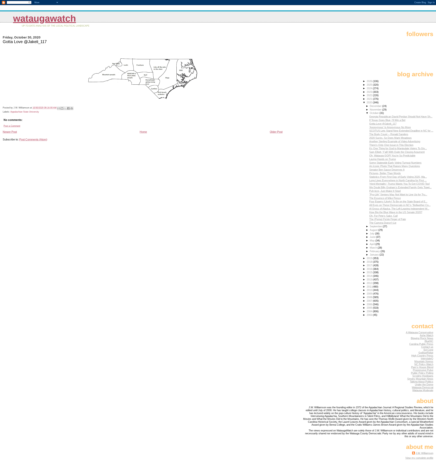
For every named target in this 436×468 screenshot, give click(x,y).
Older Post (276, 131)
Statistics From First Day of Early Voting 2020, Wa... (398, 176)
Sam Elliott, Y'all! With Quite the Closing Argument (397, 151)
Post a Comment (12, 126)
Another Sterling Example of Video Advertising (394, 141)
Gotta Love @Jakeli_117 (382, 123)
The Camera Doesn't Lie (382, 222)
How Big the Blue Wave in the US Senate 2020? (395, 212)
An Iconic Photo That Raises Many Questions (394, 166)
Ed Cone (428, 349)
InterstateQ (427, 358)
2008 (370, 297)
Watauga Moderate (422, 390)
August (374, 229)
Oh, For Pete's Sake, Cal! (383, 215)
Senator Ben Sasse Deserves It (386, 169)
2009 (370, 293)
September (376, 226)
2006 (370, 304)
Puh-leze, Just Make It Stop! (385, 190)
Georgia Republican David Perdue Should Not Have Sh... (400, 116)
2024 (370, 88)
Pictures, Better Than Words (385, 173)
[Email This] (58, 108)
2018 (370, 261)
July (372, 233)
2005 (370, 307)
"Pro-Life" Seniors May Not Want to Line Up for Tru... (398, 194)
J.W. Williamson (424, 453)
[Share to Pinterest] (71, 108)
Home (143, 131)
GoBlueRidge (425, 352)
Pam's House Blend (422, 367)
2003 (370, 314)
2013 (370, 279)
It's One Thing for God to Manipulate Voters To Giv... (398, 148)
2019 (370, 258)
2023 (370, 91)
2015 (370, 272)
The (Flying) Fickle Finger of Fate (387, 219)
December (376, 106)
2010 (370, 290)
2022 (370, 95)
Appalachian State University (24, 111)
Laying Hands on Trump (382, 159)
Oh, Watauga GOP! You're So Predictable (392, 155)
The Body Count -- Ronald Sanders (388, 134)
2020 (370, 102)
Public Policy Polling (422, 372)
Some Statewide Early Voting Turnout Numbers (395, 162)
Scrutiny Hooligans (422, 375)
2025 (370, 84)
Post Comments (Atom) (33, 139)
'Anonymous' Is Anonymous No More (390, 127)
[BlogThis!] (62, 108)
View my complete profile (419, 457)
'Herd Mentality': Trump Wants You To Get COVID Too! (399, 183)
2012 (370, 283)
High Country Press (422, 355)
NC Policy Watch (423, 364)
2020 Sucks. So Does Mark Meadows (390, 137)
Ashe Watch (426, 335)
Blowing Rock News (422, 338)
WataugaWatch (44, 18)
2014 (370, 275)
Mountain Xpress (423, 361)
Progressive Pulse (423, 370)
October (374, 113)
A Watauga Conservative (419, 332)
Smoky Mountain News (420, 378)
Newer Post (10, 131)
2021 (370, 98)
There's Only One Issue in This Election (391, 145)
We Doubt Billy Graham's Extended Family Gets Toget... (400, 187)
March (374, 247)
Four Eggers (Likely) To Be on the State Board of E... (398, 201)
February (375, 251)
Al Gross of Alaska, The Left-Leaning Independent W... (399, 208)
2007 (370, 300)
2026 (370, 81)
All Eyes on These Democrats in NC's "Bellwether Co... (400, 205)
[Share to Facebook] (68, 108)
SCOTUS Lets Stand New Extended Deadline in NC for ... (401, 130)
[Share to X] (65, 108)
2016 (370, 268)
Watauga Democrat (422, 387)
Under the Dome (424, 384)
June (373, 236)
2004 (370, 311)
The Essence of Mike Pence (385, 198)
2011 (369, 286)
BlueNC (429, 341)
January (374, 254)
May (372, 240)
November (376, 109)
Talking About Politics (421, 381)
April (372, 244)
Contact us (427, 346)
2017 (370, 265)
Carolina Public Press (421, 344)
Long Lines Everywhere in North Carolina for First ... (398, 180)
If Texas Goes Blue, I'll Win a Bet (387, 120)
